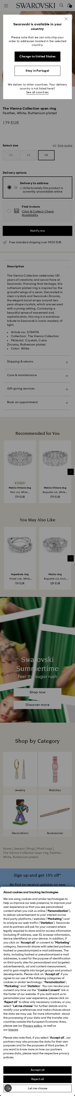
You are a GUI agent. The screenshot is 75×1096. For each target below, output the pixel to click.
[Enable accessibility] (8, 1088)
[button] (66, 18)
